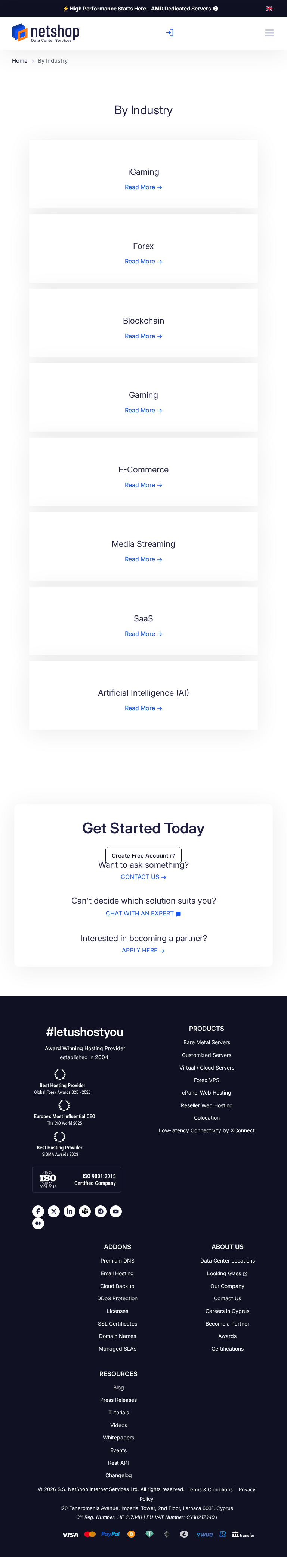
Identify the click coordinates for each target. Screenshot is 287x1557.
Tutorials (118, 1412)
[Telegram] (102, 1211)
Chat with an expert (140, 913)
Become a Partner (227, 1323)
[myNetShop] (172, 32)
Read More (140, 187)
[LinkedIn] (71, 1211)
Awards (227, 1336)
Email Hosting (117, 1273)
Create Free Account (140, 855)
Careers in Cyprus (227, 1311)
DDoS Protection (117, 1298)
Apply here (140, 950)
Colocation (207, 1117)
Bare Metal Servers (206, 1042)
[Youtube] (118, 1211)
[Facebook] (40, 1211)
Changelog (118, 1475)
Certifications (228, 1348)
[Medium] (40, 1223)
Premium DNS (118, 1260)
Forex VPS (206, 1080)
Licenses (117, 1311)
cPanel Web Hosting (206, 1092)
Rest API (118, 1462)
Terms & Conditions (210, 1489)
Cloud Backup (117, 1285)
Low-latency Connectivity (207, 1130)
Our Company (227, 1285)
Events (118, 1450)
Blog (118, 1387)
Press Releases (118, 1400)
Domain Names (117, 1336)
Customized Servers (206, 1055)
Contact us (140, 877)
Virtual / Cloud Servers (206, 1067)
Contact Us (227, 1298)
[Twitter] (56, 1211)
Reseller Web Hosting (207, 1105)
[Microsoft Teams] (87, 1211)
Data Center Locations (227, 1260)
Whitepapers (118, 1437)
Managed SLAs (117, 1348)
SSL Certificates (117, 1323)
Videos (118, 1425)
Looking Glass (224, 1273)
